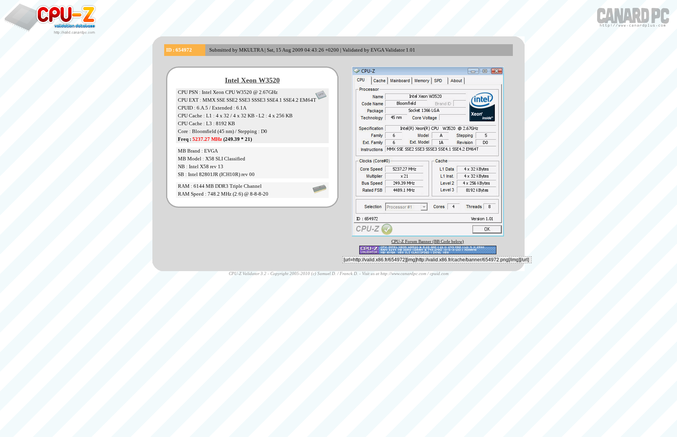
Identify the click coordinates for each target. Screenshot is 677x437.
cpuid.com (439, 273)
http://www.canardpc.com (403, 273)
